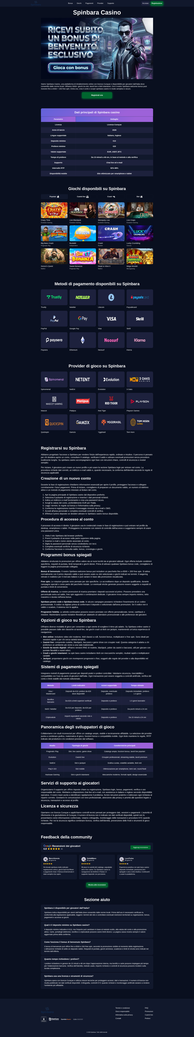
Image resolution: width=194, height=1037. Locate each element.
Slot (138, 196)
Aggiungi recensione (140, 847)
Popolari (53, 196)
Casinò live (81, 196)
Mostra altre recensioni (96, 885)
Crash (109, 196)
